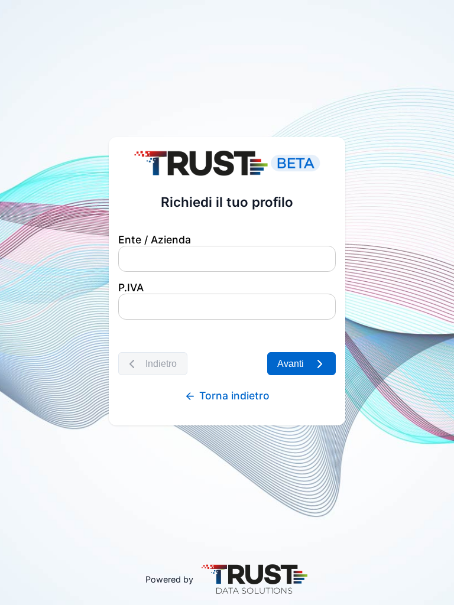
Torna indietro (233, 395)
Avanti (288, 364)
